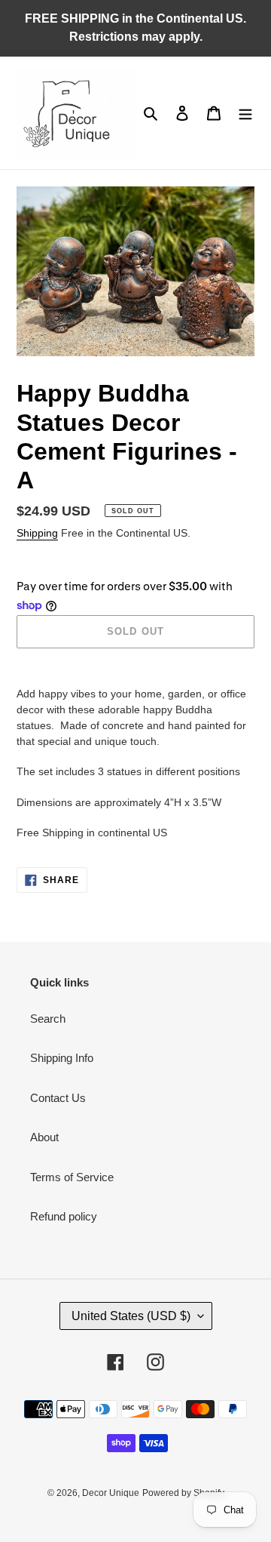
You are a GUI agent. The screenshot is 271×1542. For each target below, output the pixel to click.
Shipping (37, 533)
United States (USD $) (131, 1316)
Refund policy (63, 1216)
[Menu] (245, 113)
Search (47, 1018)
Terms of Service (72, 1177)
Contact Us (58, 1097)
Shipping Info (61, 1057)
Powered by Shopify (183, 1493)
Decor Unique (110, 1493)
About (44, 1137)
